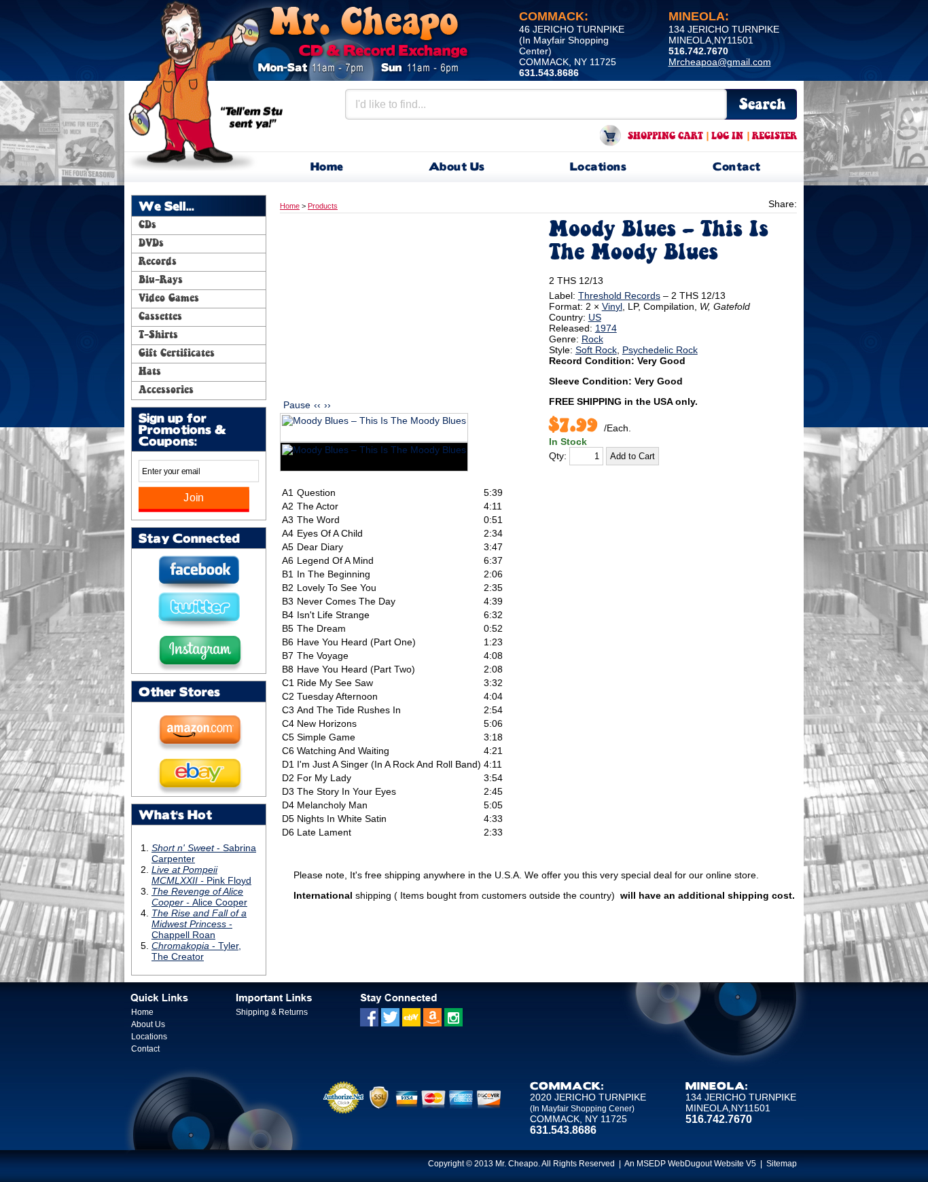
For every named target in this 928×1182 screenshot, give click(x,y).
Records (158, 262)
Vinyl (612, 306)
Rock (592, 339)
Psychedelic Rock (660, 349)
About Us (457, 167)
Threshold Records (619, 295)
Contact (737, 167)
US (594, 317)
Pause (296, 404)
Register (774, 136)
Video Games (169, 298)
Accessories (166, 390)
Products (323, 206)
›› (327, 404)
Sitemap (781, 1163)
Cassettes (160, 317)
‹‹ (317, 404)
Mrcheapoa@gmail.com (719, 61)
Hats (150, 372)
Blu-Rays (161, 280)
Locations (598, 167)
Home (327, 167)
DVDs (151, 243)
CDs (147, 225)
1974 (606, 328)
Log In (727, 136)
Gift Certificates (177, 353)
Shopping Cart (665, 136)
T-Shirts (158, 335)
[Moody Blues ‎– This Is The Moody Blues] (374, 427)
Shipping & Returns (272, 1012)
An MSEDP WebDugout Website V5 (690, 1163)
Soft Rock (596, 349)
